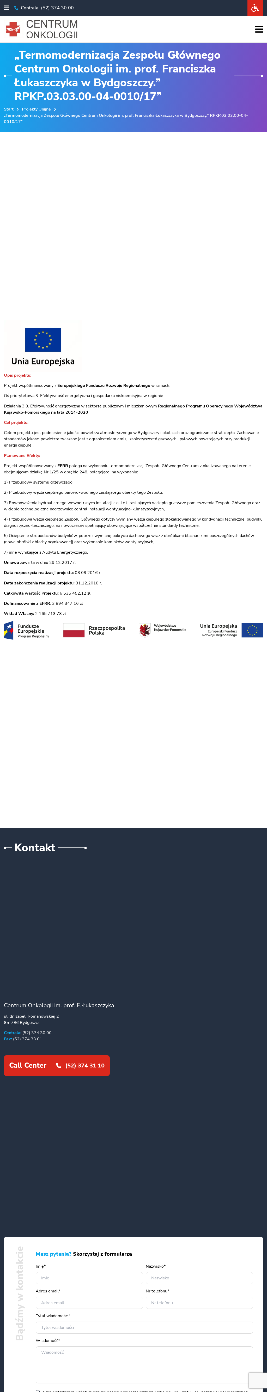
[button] (6, 7)
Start (9, 109)
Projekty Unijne (36, 109)
